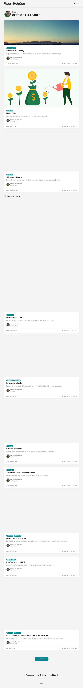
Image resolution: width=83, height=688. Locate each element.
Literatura (10, 315)
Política (17, 380)
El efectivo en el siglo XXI (16, 538)
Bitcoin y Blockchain (14, 449)
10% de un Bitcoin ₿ (14, 177)
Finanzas (10, 110)
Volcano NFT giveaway (15, 51)
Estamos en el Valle (14, 383)
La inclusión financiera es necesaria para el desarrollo (27, 635)
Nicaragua (10, 380)
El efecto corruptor (14, 318)
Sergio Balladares (16, 57)
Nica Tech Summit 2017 (15, 562)
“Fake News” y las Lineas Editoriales (20, 473)
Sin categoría (11, 48)
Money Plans (11, 113)
